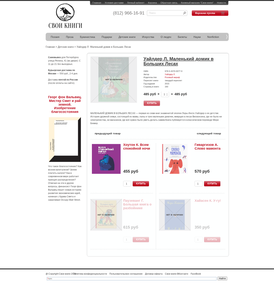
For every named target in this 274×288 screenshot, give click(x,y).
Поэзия (55, 36)
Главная (96, 2)
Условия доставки (114, 2)
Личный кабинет (135, 2)
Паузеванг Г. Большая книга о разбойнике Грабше (137, 206)
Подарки (107, 36)
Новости (221, 2)
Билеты (182, 36)
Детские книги (127, 36)
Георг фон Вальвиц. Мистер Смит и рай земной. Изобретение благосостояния (65, 104)
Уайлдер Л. (170, 74)
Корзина (152, 2)
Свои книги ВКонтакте (176, 274)
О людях (166, 36)
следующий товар (211, 133)
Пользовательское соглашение (126, 274)
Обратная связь (168, 2)
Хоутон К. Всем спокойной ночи (136, 146)
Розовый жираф (172, 77)
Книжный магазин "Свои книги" (197, 2)
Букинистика (87, 36)
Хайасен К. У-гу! (208, 200)
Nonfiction (213, 36)
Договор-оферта (154, 274)
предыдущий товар (105, 133)
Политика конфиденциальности (90, 274)
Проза (69, 36)
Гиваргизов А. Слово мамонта (208, 146)
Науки (197, 36)
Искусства (148, 36)
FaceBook (196, 274)
